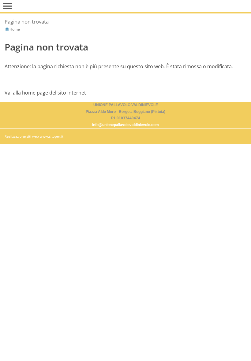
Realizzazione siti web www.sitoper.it (34, 136)
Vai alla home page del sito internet (45, 92)
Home (14, 29)
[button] (8, 6)
